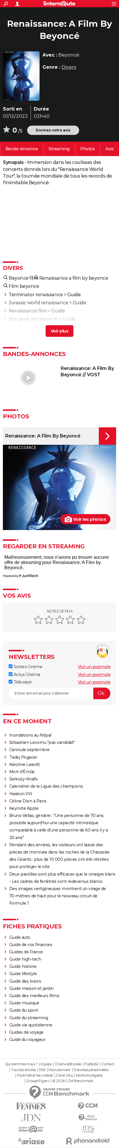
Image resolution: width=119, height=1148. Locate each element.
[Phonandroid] (88, 1141)
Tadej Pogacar (23, 757)
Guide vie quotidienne (30, 1025)
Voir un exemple (94, 666)
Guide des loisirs (25, 981)
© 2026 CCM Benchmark (72, 1081)
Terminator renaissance (36, 294)
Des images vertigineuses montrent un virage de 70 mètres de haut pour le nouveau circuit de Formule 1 (57, 896)
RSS (42, 1070)
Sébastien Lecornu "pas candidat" (42, 742)
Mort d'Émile (22, 771)
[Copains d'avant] (31, 1129)
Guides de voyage (26, 1032)
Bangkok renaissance (33, 319)
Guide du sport (23, 1010)
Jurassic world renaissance (38, 302)
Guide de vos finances (30, 944)
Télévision (22, 682)
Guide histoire (23, 966)
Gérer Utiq (64, 1075)
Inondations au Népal (30, 735)
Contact (107, 1064)
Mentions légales (89, 1075)
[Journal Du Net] (31, 1117)
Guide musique (24, 1003)
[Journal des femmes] (31, 1106)
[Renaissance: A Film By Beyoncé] (21, 76)
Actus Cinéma (26, 674)
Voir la (21, 148)
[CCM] (88, 1106)
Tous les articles (23, 1070)
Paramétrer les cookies (35, 1075)
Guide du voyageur (27, 1039)
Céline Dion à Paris (28, 801)
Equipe (46, 1064)
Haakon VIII (20, 793)
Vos (109, 148)
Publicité (91, 1064)
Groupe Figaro (37, 1081)
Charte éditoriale (68, 1064)
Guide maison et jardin (31, 988)
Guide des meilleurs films (34, 995)
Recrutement (59, 1070)
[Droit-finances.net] (88, 1117)
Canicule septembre (29, 749)
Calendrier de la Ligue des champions (46, 786)
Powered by (10, 576)
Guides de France (26, 951)
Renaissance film (28, 311)
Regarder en (59, 148)
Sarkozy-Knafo (23, 779)
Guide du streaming (28, 1017)
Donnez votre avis (53, 130)
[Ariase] (31, 1141)
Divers (69, 67)
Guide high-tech (25, 959)
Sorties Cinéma (27, 666)
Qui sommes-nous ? (21, 1064)
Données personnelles (91, 1070)
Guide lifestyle (23, 973)
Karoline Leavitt (24, 764)
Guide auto (19, 937)
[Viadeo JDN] (88, 1129)
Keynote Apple (24, 808)
